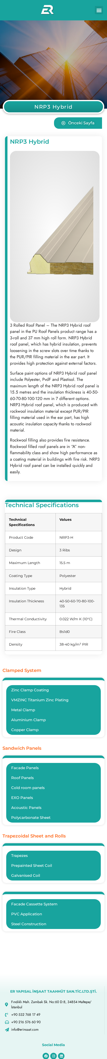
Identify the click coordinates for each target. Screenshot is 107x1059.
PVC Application (26, 914)
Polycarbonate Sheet (31, 817)
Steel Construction (28, 924)
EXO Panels (22, 797)
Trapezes (19, 855)
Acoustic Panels (26, 807)
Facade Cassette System (34, 904)
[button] (99, 10)
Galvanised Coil (25, 875)
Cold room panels (28, 787)
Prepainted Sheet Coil (31, 865)
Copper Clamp (25, 729)
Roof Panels (22, 777)
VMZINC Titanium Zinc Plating (39, 700)
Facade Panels (25, 767)
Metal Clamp (23, 709)
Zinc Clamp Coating (30, 690)
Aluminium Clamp (28, 719)
